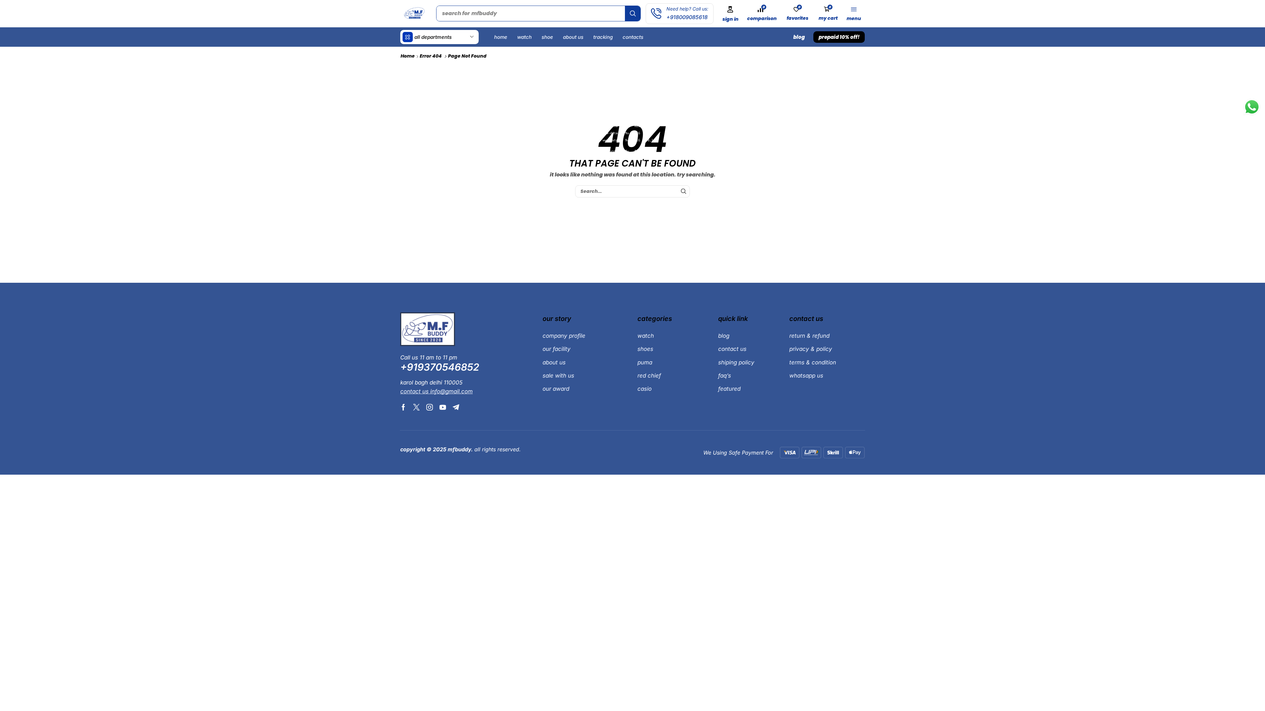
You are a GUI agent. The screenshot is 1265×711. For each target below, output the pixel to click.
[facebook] (403, 407)
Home (408, 56)
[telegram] (456, 407)
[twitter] (416, 407)
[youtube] (442, 407)
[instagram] (429, 407)
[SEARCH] (684, 191)
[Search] (632, 13)
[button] (730, 13)
